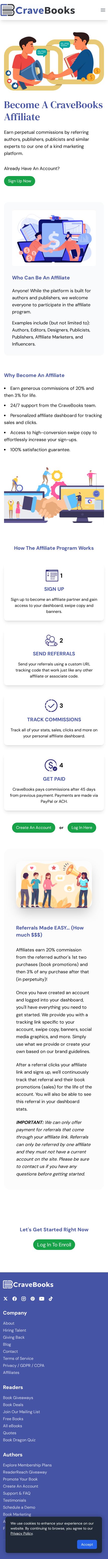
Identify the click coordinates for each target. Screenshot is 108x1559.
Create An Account (33, 827)
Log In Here (82, 827)
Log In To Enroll (54, 1244)
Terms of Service (18, 1358)
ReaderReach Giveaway (25, 1472)
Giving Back (14, 1337)
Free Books (13, 1418)
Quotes (9, 1433)
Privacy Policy (22, 1533)
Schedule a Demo (19, 1507)
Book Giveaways (18, 1397)
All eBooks (12, 1425)
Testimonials (14, 1500)
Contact (10, 1351)
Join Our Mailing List (21, 1411)
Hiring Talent (14, 1330)
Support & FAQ (16, 1493)
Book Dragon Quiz (19, 1440)
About (8, 1323)
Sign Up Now (19, 181)
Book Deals (13, 1404)
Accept (87, 1544)
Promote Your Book (20, 1479)
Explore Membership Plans (27, 1465)
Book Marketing (17, 1514)
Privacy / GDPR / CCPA (23, 1365)
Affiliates (11, 1372)
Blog (7, 1344)
